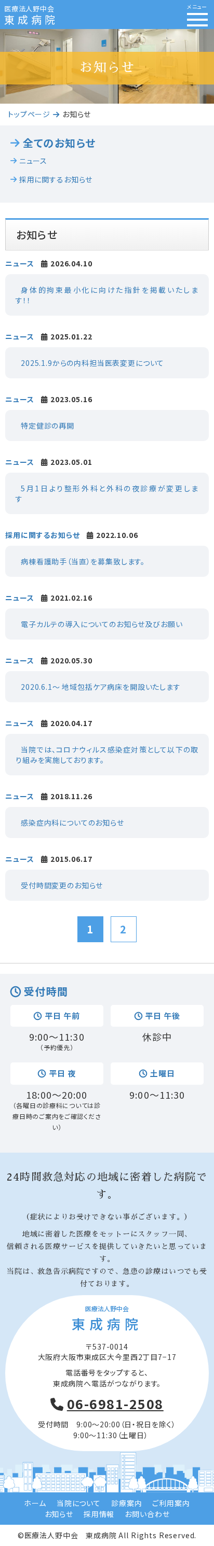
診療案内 (126, 1503)
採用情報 (99, 1514)
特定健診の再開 (47, 425)
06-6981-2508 (115, 1403)
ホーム (35, 1503)
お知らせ (59, 1514)
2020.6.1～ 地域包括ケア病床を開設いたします (101, 687)
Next (200, 52)
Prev (13, 52)
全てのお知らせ (59, 143)
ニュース (33, 161)
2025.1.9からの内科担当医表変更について (92, 363)
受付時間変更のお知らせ (62, 885)
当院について (79, 1503)
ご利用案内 (171, 1503)
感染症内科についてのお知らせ (72, 822)
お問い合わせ (147, 1514)
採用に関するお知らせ (55, 180)
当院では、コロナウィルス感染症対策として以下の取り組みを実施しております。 (107, 754)
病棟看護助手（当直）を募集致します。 (83, 561)
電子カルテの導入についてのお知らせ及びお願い (101, 624)
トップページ (29, 114)
